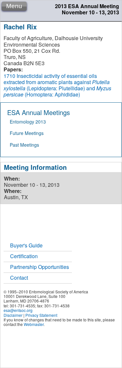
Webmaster (34, 324)
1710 (9, 76)
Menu (14, 6)
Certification (24, 256)
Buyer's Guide (26, 245)
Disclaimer (13, 315)
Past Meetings (24, 144)
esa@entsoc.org (18, 310)
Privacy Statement (41, 315)
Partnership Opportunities (39, 267)
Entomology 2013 (28, 121)
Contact (19, 277)
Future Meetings (27, 133)
